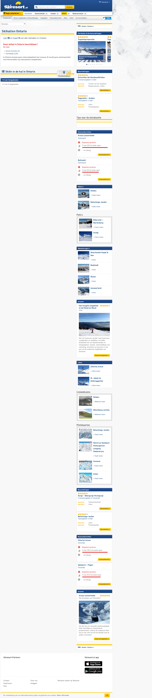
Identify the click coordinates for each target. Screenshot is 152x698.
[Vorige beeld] (79, 51)
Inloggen (34, 683)
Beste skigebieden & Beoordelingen (26, 18)
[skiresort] (16, 6)
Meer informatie (63, 695)
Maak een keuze (78, 13)
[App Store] (93, 666)
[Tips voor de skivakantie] (106, 18)
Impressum (7, 683)
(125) (12, 54)
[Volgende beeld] (109, 51)
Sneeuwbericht (104, 154)
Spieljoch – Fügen (85, 565)
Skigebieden (7, 18)
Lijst (5, 38)
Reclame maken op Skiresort (68, 680)
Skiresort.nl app (92, 658)
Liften (71, 18)
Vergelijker (44, 18)
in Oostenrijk (95, 498)
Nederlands (104, 2)
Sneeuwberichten (56, 18)
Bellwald (82, 160)
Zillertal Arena (84, 540)
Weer (65, 18)
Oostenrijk (81, 543)
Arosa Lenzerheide (86, 136)
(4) (13, 51)
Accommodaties (81, 18)
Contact (6, 680)
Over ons (34, 680)
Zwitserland (82, 138)
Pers (5, 686)
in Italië (93, 80)
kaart (16, 38)
